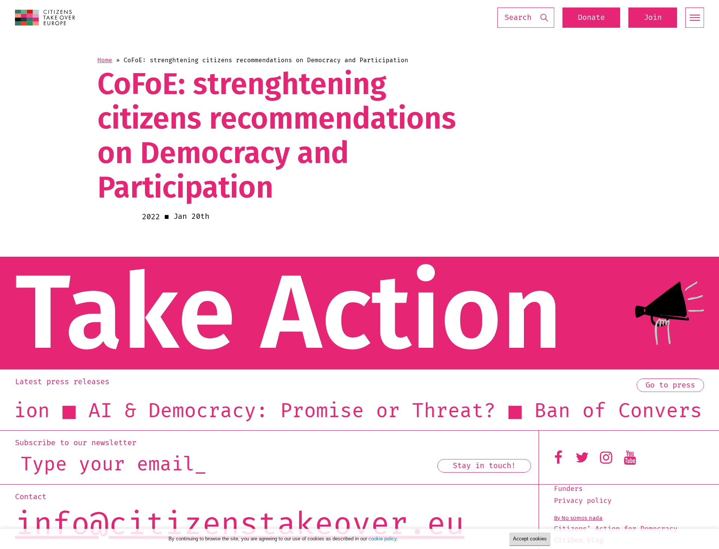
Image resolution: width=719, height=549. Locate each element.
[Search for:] (526, 17)
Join (653, 17)
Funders (568, 489)
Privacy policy (583, 501)
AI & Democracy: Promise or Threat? (259, 411)
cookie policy (382, 539)
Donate (591, 17)
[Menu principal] (694, 17)
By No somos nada (578, 518)
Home (104, 60)
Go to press (670, 385)
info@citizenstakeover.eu (239, 525)
